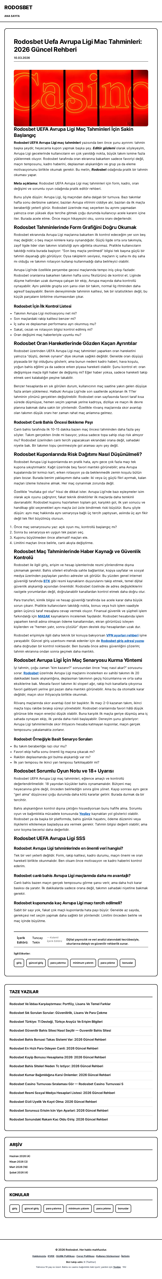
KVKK (51, 1256)
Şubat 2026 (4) (18, 1172)
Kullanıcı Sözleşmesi (108, 1256)
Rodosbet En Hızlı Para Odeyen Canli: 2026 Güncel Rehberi (53, 1048)
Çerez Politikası (85, 1256)
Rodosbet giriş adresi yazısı (122, 641)
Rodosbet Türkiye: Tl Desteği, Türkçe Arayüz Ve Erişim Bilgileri (56, 1022)
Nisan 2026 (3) (18, 1161)
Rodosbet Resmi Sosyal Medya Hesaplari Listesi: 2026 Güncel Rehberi (62, 1093)
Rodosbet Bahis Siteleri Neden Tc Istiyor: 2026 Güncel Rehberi (56, 1066)
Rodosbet (18, 7)
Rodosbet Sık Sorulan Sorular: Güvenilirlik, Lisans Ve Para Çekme (58, 1013)
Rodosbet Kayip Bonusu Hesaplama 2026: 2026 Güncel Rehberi (57, 1057)
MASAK (44, 616)
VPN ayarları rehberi (122, 635)
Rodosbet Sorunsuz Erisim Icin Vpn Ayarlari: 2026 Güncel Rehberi (58, 1110)
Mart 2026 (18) (18, 1166)
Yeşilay (84, 814)
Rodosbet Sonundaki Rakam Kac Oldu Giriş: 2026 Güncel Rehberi (58, 1119)
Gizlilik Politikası (65, 1256)
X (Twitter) (90, 1262)
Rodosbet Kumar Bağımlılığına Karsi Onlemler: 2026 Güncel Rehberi (60, 1075)
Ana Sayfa (12, 16)
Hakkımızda (39, 1256)
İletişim (125, 1256)
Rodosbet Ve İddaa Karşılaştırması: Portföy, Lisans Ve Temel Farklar (60, 1004)
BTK (46, 581)
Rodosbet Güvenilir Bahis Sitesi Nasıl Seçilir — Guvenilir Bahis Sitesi (60, 1030)
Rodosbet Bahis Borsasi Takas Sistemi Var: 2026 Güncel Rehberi (57, 1039)
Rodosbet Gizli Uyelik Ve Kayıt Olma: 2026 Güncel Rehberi (53, 1102)
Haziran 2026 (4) (19, 1156)
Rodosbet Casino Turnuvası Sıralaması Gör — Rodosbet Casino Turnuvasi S (66, 1084)
